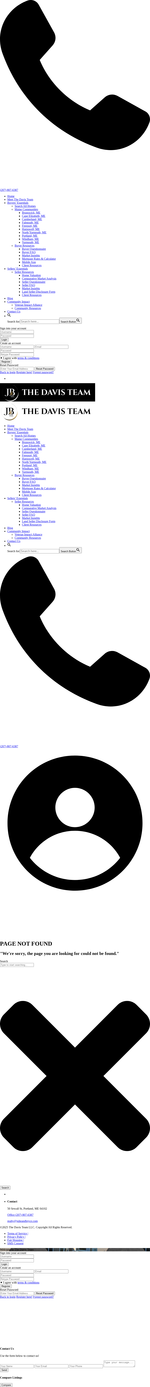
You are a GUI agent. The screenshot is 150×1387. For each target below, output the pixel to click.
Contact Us (13, 311)
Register (5, 361)
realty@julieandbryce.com (22, 1221)
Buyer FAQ (29, 252)
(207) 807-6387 (9, 189)
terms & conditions (28, 358)
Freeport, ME (30, 225)
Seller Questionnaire (33, 281)
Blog (10, 298)
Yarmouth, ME (30, 242)
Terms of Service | (17, 1233)
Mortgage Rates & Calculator (39, 258)
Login (4, 339)
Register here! (24, 372)
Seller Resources (24, 272)
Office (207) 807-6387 (20, 1214)
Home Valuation (31, 275)
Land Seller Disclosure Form (38, 291)
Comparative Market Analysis (39, 278)
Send (4, 1370)
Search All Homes (25, 206)
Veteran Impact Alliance (28, 304)
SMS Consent (15, 1243)
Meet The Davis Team (20, 199)
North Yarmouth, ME (34, 232)
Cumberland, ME (32, 219)
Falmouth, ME (30, 222)
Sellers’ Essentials (17, 268)
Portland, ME (30, 235)
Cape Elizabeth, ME (33, 215)
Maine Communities (26, 209)
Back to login (8, 372)
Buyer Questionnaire (34, 248)
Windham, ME (30, 239)
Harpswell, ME (31, 229)
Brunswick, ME (31, 212)
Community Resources (28, 308)
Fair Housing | (15, 1240)
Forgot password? (43, 372)
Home (10, 196)
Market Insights (31, 255)
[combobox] (17, 965)
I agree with (21, 358)
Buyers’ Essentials (17, 202)
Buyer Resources (24, 245)
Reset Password (44, 368)
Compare (6, 1385)
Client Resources (32, 265)
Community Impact (18, 301)
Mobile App (29, 262)
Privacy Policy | (16, 1236)
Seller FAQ (28, 285)
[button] (9, 315)
